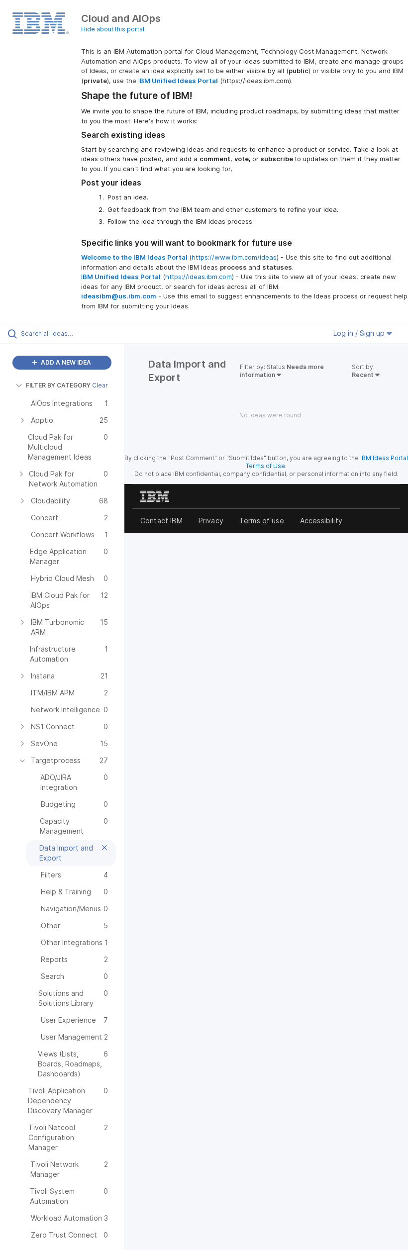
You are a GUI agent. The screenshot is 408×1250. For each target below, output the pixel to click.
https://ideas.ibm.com (198, 277)
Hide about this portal (112, 29)
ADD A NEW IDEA (65, 362)
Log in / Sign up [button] (360, 333)
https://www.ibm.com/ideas (234, 257)
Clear (100, 385)
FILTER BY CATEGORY (58, 385)
